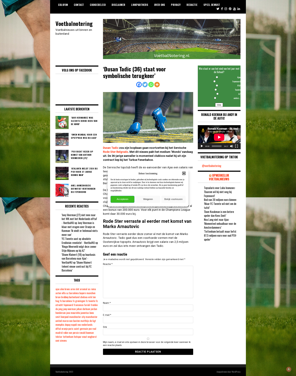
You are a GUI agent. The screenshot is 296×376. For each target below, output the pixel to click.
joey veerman (69, 309)
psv (90, 329)
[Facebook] (139, 84)
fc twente (90, 301)
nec (79, 325)
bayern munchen (87, 293)
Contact (79, 5)
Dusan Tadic (111, 147)
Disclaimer (118, 5)
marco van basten (71, 321)
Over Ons (159, 5)
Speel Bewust (212, 5)
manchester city (77, 317)
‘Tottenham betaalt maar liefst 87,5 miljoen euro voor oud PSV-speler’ (220, 235)
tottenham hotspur (72, 337)
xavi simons (61, 340)
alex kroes (65, 289)
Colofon (63, 5)
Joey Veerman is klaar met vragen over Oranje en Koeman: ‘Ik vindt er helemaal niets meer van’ (80, 229)
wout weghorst (89, 337)
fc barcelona (66, 301)
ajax (58, 289)
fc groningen (79, 301)
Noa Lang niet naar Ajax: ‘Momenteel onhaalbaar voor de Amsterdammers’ (220, 223)
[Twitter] (145, 84)
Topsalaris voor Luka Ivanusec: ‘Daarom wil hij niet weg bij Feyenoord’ (219, 192)
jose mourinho (73, 313)
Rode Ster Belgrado (115, 151)
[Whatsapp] (151, 84)
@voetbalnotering (211, 166)
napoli (74, 325)
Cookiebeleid (98, 5)
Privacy (176, 5)
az (67, 293)
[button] (183, 173)
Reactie (108, 264)
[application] (219, 137)
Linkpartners (139, 5)
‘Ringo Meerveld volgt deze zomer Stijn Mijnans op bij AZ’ (79, 249)
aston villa (61, 293)
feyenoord (68, 305)
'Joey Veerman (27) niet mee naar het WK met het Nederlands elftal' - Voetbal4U (79, 219)
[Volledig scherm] (236, 146)
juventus (85, 313)
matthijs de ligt (88, 321)
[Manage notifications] (288, 369)
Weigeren (148, 199)
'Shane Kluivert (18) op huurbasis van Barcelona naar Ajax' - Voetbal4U (78, 258)
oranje (65, 329)
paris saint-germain (78, 329)
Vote (219, 105)
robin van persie (71, 333)
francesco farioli (82, 305)
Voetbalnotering (74, 23)
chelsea (84, 297)
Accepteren (122, 199)
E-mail (107, 315)
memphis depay (63, 325)
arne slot (74, 289)
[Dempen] (231, 146)
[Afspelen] (201, 146)
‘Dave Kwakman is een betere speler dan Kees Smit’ (219, 214)
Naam (107, 303)
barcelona (74, 293)
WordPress (236, 371)
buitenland (74, 297)
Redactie (192, 5)
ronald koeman (86, 333)
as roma (92, 289)
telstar (59, 337)
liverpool (65, 317)
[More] (157, 84)
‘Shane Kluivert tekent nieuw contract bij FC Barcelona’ (77, 266)
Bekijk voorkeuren (173, 199)
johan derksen (83, 309)
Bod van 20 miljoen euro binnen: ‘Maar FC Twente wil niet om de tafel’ (220, 204)
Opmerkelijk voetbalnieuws (219, 177)
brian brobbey (62, 297)
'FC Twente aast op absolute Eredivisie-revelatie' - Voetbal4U (78, 241)
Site (105, 327)
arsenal (83, 289)
